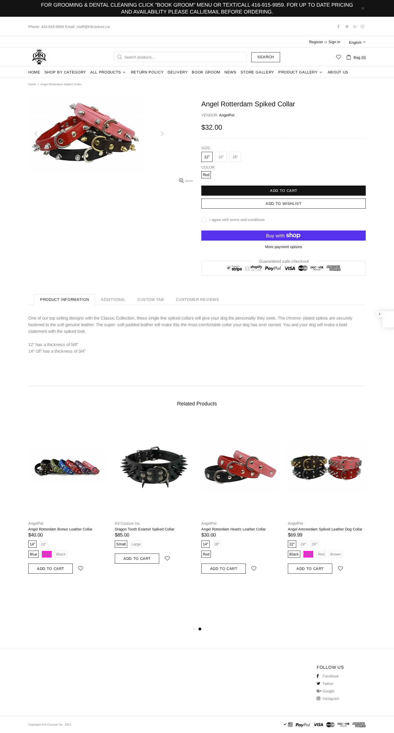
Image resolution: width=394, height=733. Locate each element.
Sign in (334, 42)
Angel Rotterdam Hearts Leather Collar (233, 529)
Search (265, 57)
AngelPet (36, 523)
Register (316, 42)
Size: (206, 148)
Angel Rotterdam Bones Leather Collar (60, 529)
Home (32, 84)
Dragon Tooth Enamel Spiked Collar (144, 529)
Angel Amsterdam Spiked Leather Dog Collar (325, 529)
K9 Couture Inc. (39, 57)
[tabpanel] (240, 501)
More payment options (283, 247)
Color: (208, 167)
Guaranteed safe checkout (284, 260)
